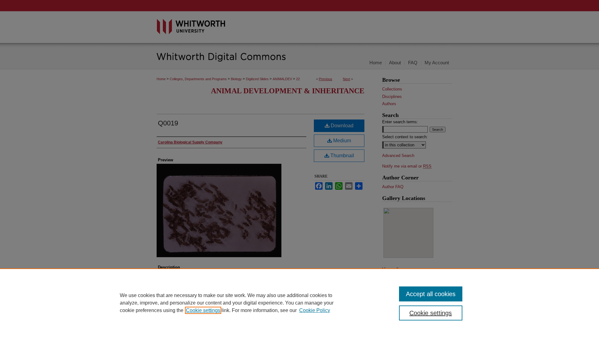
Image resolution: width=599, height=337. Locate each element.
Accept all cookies (430, 294)
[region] (299, 302)
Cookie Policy (314, 310)
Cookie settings (203, 310)
